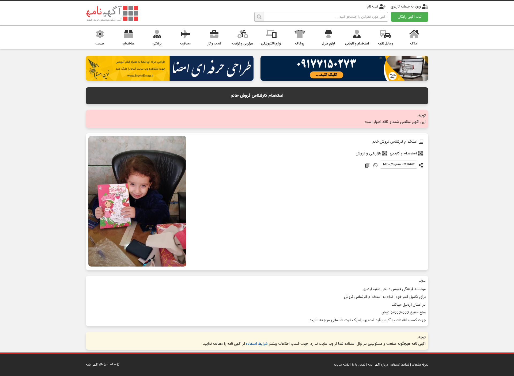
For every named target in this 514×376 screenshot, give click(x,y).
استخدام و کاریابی (403, 153)
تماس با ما (358, 364)
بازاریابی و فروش (368, 153)
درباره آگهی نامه (378, 364)
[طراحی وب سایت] (344, 79)
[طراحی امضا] (170, 79)
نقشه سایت (342, 364)
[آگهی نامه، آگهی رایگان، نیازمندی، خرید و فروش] (112, 13)
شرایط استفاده (257, 344)
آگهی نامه (92, 364)
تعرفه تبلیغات (420, 364)
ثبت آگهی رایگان (410, 17)
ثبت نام (372, 7)
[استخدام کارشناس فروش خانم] (137, 202)
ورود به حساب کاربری (406, 7)
